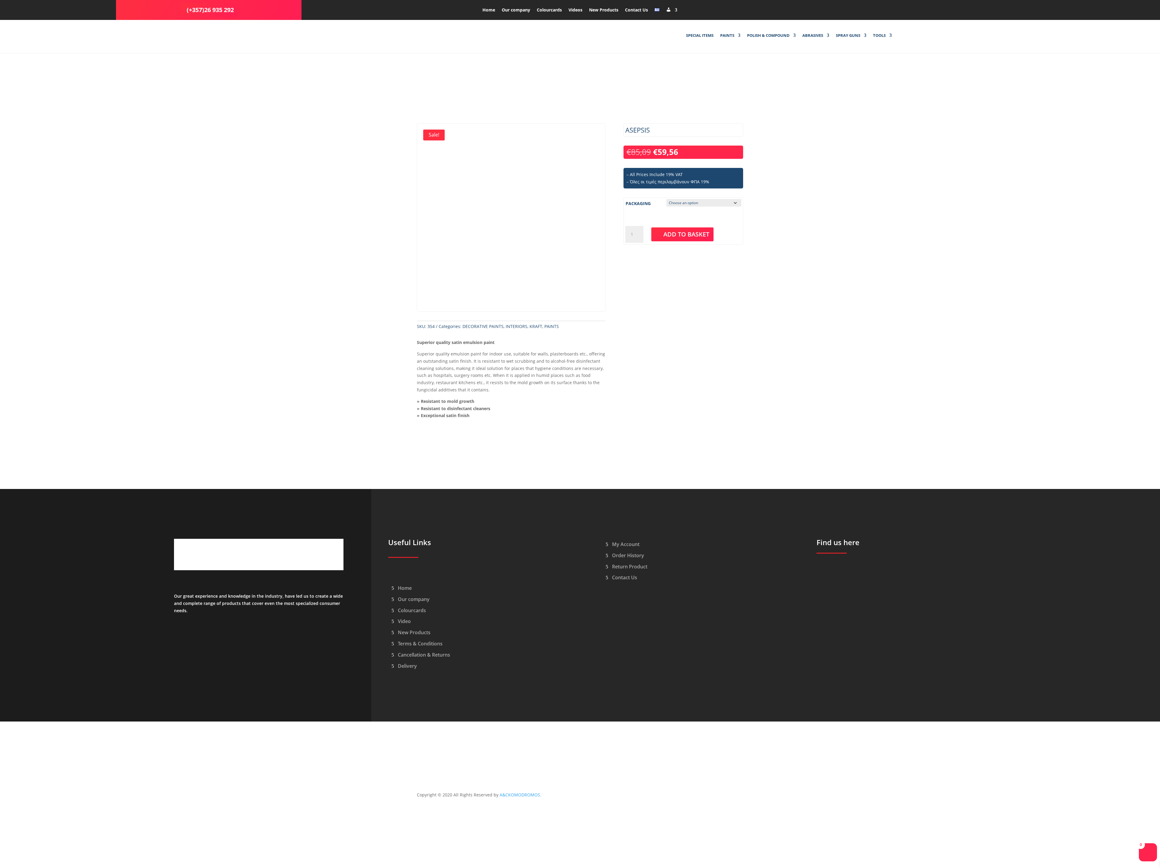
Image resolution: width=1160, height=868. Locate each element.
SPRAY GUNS (848, 35)
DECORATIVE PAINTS (483, 326)
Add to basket (686, 234)
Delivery (407, 666)
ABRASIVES (812, 35)
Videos (575, 10)
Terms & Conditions (420, 643)
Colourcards (549, 10)
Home (488, 10)
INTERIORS (516, 326)
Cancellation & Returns (424, 654)
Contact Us (636, 10)
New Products (603, 10)
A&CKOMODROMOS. (520, 795)
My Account (626, 544)
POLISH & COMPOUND (768, 35)
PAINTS (727, 35)
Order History (628, 555)
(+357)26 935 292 (210, 10)
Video (404, 621)
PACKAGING (638, 203)
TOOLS (879, 35)
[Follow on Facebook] (865, 9)
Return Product (629, 566)
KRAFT (536, 326)
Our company (516, 10)
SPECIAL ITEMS (700, 35)
